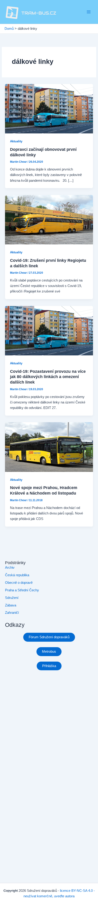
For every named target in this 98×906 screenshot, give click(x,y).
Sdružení (11, 598)
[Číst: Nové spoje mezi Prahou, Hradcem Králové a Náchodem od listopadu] (49, 447)
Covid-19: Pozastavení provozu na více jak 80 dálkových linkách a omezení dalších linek (48, 376)
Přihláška (49, 666)
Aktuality (16, 141)
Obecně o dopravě (19, 582)
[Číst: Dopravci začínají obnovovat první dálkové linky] (49, 108)
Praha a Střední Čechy (22, 590)
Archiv (10, 567)
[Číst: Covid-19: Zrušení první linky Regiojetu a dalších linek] (49, 219)
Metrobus (49, 651)
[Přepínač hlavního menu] (88, 12)
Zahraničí (12, 612)
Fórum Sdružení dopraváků (49, 637)
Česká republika (17, 575)
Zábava (10, 605)
